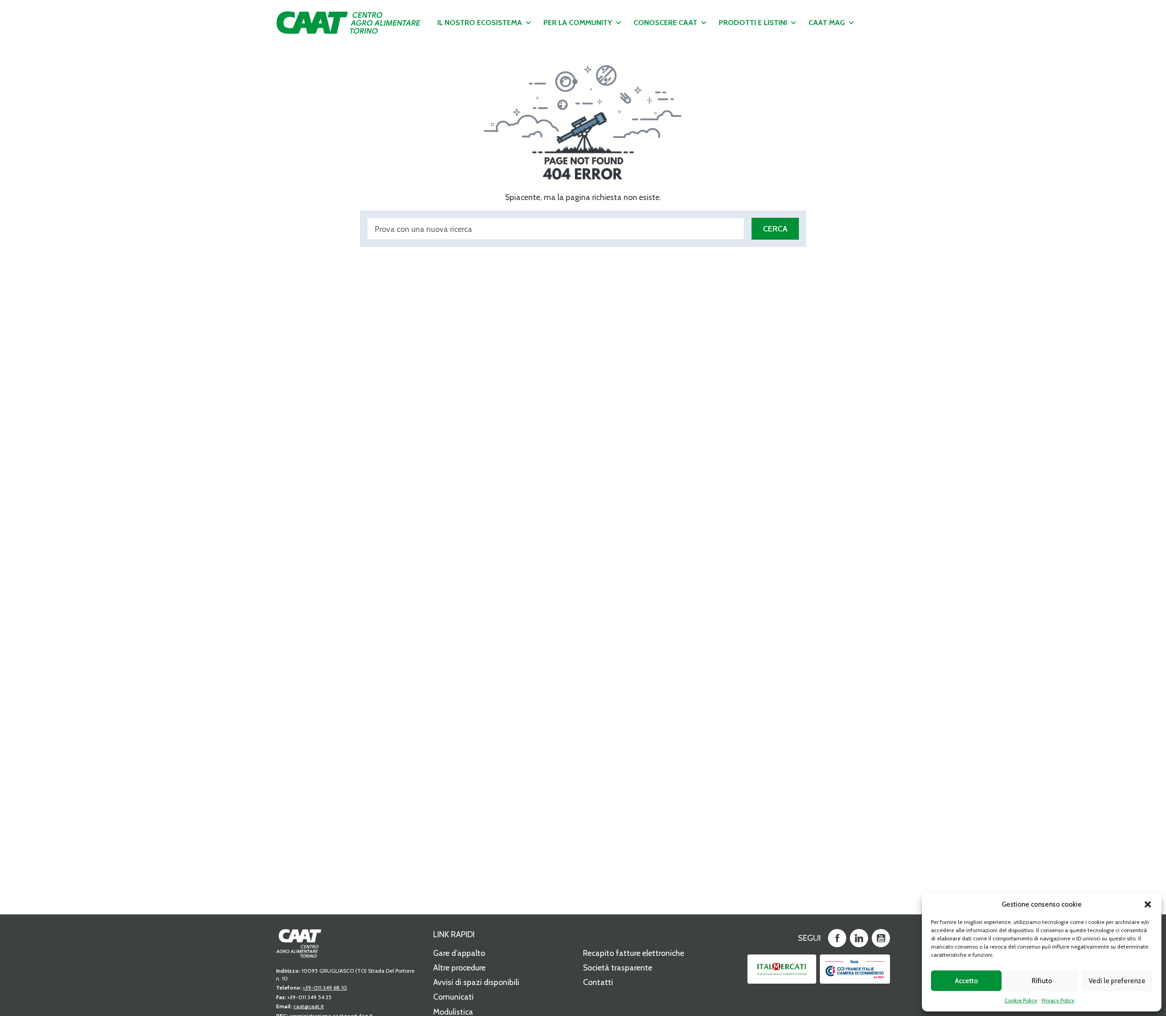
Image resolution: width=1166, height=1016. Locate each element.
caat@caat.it (308, 1006)
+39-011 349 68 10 (325, 987)
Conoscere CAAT (665, 22)
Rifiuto (1042, 981)
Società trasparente (617, 967)
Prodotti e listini (753, 22)
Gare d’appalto (459, 953)
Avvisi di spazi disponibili (476, 982)
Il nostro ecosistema (479, 22)
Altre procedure (459, 967)
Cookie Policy (1020, 1000)
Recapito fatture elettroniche (633, 953)
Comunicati (453, 996)
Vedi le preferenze (1117, 981)
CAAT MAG (826, 22)
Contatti (598, 982)
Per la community (577, 22)
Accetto (966, 981)
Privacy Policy (1058, 1000)
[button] (1147, 904)
